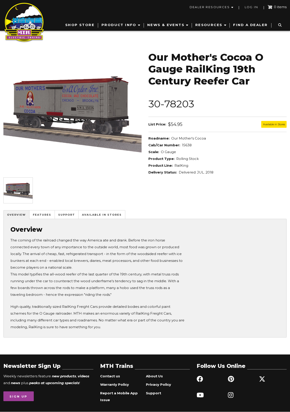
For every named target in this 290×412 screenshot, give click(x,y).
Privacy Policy (158, 384)
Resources (208, 25)
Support (66, 214)
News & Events (165, 25)
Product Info (119, 25)
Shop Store (79, 25)
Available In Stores (102, 214)
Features (42, 214)
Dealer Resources (210, 7)
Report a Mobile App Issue (119, 396)
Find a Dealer (250, 25)
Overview (16, 214)
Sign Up (18, 396)
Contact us (110, 376)
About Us (154, 376)
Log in (251, 7)
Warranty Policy (114, 384)
